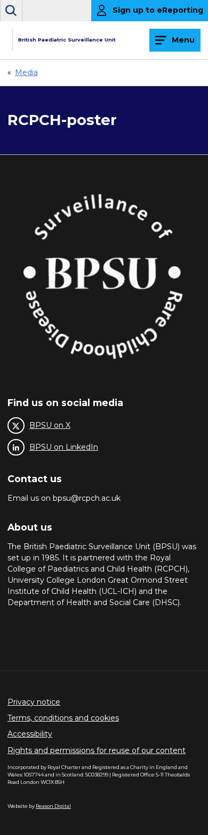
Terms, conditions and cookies (63, 718)
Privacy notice (33, 702)
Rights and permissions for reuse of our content (96, 750)
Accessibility (29, 734)
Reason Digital (53, 806)
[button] (11, 10)
